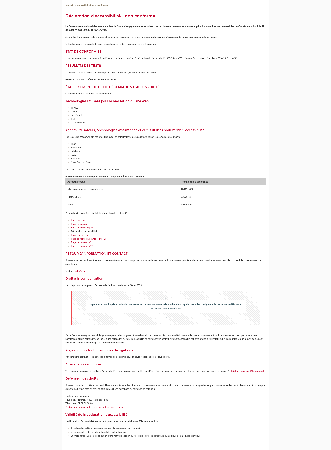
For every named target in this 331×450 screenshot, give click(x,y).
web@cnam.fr (81, 271)
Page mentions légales (82, 227)
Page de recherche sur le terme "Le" (89, 238)
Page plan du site (79, 235)
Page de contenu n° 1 (82, 242)
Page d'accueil (78, 220)
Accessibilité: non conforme (92, 5)
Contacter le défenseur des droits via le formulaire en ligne (94, 407)
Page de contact (79, 224)
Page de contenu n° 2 (82, 246)
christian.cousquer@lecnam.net (247, 371)
